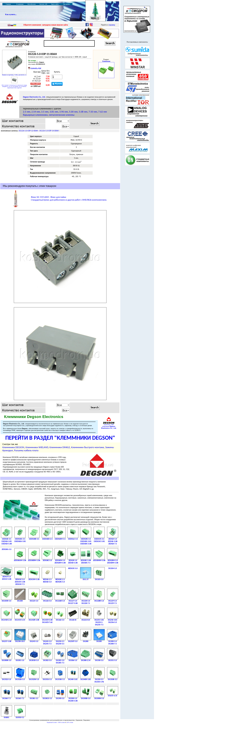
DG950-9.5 (20, 718)
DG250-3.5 (60, 644)
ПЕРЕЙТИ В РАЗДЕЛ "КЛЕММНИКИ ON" (60, 438)
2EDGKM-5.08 (60, 563)
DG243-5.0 (34, 641)
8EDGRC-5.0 (60, 582)
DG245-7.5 (47, 644)
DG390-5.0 (60, 699)
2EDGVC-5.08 (20, 582)
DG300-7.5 (112, 644)
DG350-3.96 (99, 682)
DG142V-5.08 (47, 620)
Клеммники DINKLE (59, 447)
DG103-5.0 (99, 579)
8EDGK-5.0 (47, 582)
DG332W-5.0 (34, 679)
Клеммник (106, 61)
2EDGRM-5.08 (112, 563)
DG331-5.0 (112, 660)
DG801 (6, 718)
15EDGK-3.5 (6, 539)
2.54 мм (35, 112)
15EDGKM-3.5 (60, 539)
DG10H (20, 601)
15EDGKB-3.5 (34, 539)
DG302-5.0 (47, 660)
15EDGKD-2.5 (47, 539)
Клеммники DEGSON (13, 447)
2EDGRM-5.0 (113, 560)
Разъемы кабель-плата (26, 450)
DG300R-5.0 (6, 660)
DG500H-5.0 (99, 699)
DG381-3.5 (34, 699)
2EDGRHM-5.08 (99, 560)
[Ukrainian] (14, 25)
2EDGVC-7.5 (20, 584)
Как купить (66, 4)
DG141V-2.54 (20, 620)
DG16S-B (72, 620)
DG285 (99, 641)
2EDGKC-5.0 (47, 560)
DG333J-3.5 (47, 679)
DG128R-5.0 (99, 601)
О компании (19, 4)
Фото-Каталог (32, 4)
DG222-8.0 (86, 620)
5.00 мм (73, 112)
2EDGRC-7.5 (85, 563)
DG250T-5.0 (72, 641)
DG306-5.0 (73, 660)
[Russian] (11, 25)
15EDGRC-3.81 (85, 541)
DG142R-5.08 (34, 620)
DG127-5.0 (73, 601)
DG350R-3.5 (112, 679)
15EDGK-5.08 (6, 544)
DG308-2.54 (85, 660)
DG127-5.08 (72, 603)
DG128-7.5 (86, 603)
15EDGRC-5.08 (85, 544)
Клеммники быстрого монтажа (87, 447)
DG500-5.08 (72, 701)
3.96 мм (63, 112)
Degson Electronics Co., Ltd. (34, 97)
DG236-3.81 (112, 620)
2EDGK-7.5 (112, 544)
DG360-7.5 (6, 699)
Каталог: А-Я (43, 4)
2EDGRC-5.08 (86, 560)
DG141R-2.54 (6, 620)
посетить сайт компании (108, 426)
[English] (9, 25)
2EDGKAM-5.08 (20, 560)
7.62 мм (102, 112)
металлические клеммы (61, 115)
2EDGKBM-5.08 (34, 560)
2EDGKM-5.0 (60, 560)
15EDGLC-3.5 (73, 539)
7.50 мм (93, 112)
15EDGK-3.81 (6, 541)
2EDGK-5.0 (112, 539)
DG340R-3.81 (85, 679)
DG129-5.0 (112, 601)
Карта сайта (55, 4)
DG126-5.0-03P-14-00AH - (49, 131)
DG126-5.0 (47, 601)
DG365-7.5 (20, 699)
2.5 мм (26, 112)
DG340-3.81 (72, 679)
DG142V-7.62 (47, 622)
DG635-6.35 (112, 696)
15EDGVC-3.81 (99, 541)
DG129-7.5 (112, 603)
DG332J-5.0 (6, 679)
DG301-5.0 (20, 660)
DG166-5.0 (60, 620)
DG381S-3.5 (47, 699)
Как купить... (11, 14)
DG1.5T (86, 579)
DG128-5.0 (86, 601)
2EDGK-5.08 (112, 541)
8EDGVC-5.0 (72, 568)
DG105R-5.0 (6, 601)
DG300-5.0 (112, 641)
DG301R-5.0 (34, 660)
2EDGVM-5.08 (33, 579)
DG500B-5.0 (85, 699)
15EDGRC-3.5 (86, 539)
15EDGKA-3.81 (20, 541)
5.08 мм (83, 112)
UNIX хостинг (61, 722)
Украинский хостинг (52, 722)
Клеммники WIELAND (37, 447)
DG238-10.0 (20, 641)
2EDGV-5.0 (6, 577)
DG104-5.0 (112, 568)
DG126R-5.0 (60, 601)
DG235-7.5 (99, 625)
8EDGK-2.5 (47, 579)
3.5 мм (44, 112)
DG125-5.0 (34, 601)
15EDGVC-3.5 (99, 539)
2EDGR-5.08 (72, 563)
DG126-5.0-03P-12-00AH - (29, 131)
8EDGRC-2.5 (60, 579)
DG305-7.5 (60, 663)
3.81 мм (54, 112)
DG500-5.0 (73, 699)
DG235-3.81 (99, 620)
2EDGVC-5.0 (20, 579)
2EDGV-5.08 (6, 579)
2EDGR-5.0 (73, 560)
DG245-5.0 (47, 641)
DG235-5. (99, 622)
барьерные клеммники (35, 115)
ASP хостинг (70, 722)
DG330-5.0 (99, 660)
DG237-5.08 (6, 641)
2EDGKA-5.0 (6, 549)
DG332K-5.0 (20, 679)
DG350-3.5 (99, 679)
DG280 (85, 641)
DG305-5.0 (60, 660)
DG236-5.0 (112, 622)
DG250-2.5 (60, 641)
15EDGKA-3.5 (20, 539)
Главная (8, 4)
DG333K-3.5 (60, 679)
